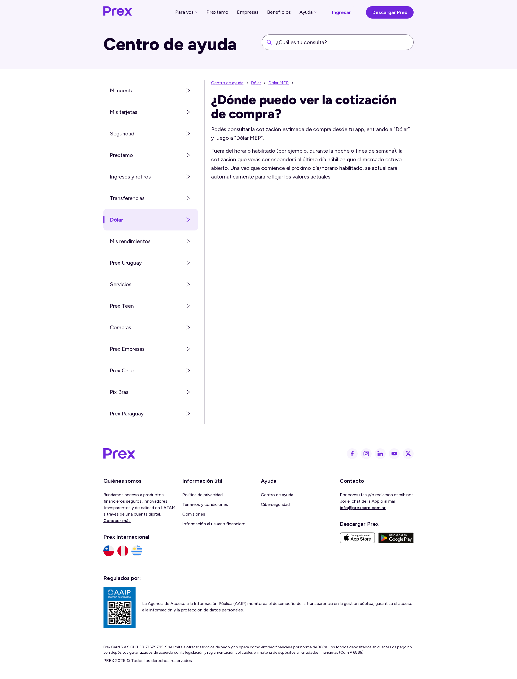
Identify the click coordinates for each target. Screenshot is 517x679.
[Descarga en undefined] (357, 538)
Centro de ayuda (227, 82)
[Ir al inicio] (117, 12)
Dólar (256, 82)
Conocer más (117, 520)
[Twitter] (408, 453)
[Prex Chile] (108, 550)
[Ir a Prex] (119, 453)
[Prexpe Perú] (122, 550)
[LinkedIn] (380, 453)
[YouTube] (394, 453)
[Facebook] (352, 453)
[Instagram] (366, 453)
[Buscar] (269, 42)
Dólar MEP (278, 82)
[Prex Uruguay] (136, 550)
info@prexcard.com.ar (363, 507)
